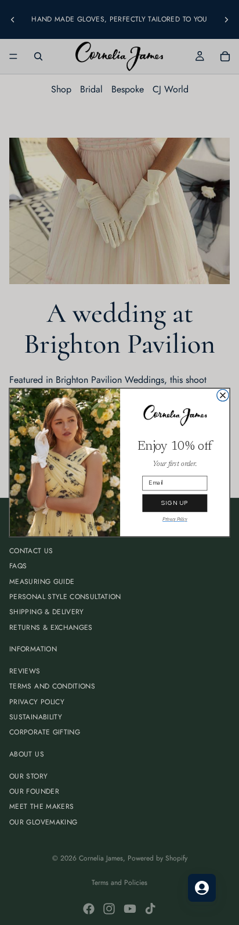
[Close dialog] (223, 395)
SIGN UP (174, 503)
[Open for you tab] (202, 888)
